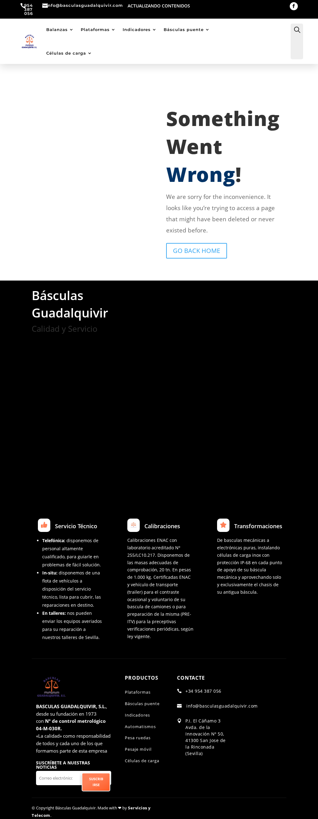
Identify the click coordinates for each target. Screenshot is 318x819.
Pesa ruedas (138, 737)
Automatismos (140, 726)
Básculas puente (184, 29)
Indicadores (137, 29)
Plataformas (95, 29)
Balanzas (57, 29)
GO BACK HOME (196, 250)
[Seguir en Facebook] (294, 6)
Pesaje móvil (138, 749)
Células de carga (66, 53)
